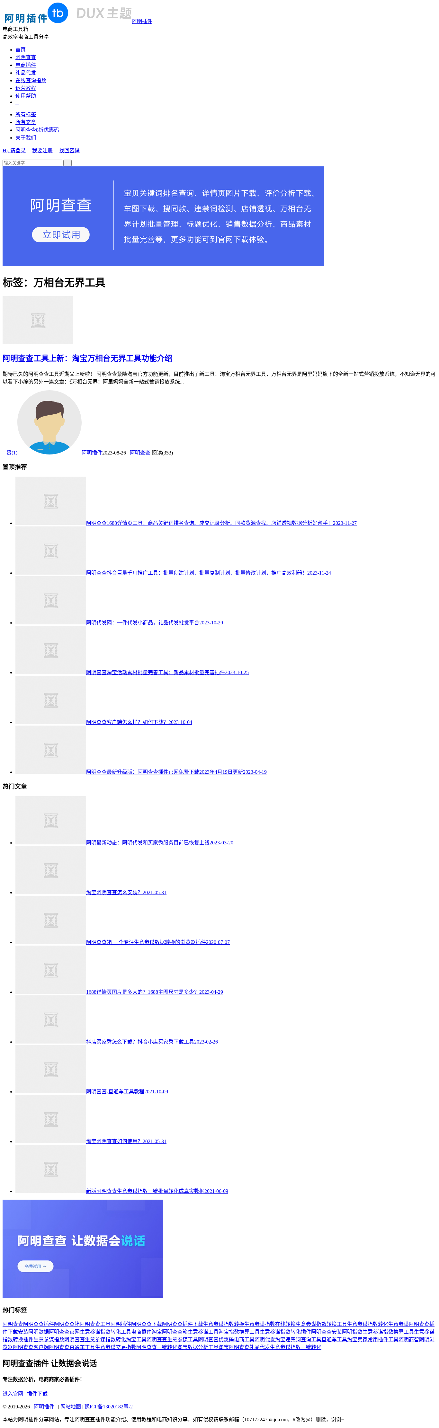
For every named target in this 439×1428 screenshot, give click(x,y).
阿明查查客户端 (31, 1347)
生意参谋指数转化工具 (105, 1332)
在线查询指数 (30, 80)
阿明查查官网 (64, 1332)
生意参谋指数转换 (223, 1324)
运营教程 (25, 88)
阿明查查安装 (326, 1332)
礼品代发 (25, 72)
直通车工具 (334, 1339)
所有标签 (25, 114)
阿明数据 (38, 1332)
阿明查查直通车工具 (72, 1347)
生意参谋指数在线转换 (270, 1324)
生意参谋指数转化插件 (285, 1332)
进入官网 (15, 1394)
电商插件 (25, 65)
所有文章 (25, 122)
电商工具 (244, 1339)
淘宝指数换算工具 (239, 1332)
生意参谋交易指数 (115, 1347)
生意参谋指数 (48, 1339)
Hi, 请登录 (14, 150)
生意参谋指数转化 (367, 1324)
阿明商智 (409, 1339)
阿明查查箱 (67, 1324)
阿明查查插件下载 (182, 1324)
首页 (20, 49)
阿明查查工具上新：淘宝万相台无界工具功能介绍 (87, 358)
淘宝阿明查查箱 (170, 1332)
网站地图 (70, 1406)
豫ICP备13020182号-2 (109, 1406)
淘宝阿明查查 (234, 1347)
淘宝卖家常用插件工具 (373, 1339)
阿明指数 (352, 1332)
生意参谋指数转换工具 (321, 1324)
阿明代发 (265, 1339)
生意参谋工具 (203, 1332)
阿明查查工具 (95, 1324)
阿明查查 (25, 57)
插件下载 (39, 1394)
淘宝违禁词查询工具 (298, 1339)
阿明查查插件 (38, 1324)
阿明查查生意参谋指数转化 (95, 1339)
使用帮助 (25, 96)
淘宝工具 (136, 1339)
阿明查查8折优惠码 (37, 130)
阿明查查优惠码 (216, 1339)
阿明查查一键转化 (156, 1347)
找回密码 (69, 150)
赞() (10, 452)
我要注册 (42, 150)
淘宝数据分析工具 (198, 1347)
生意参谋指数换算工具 (388, 1332)
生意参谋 (398, 1324)
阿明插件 (142, 21)
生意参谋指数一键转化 (295, 1347)
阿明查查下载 (146, 1324)
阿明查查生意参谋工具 (172, 1339)
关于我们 (25, 137)
